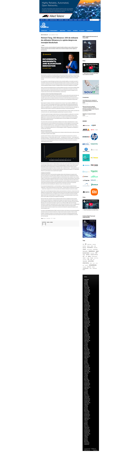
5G (83, 244)
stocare (93, 266)
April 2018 (86, 409)
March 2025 (86, 301)
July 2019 (86, 389)
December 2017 (87, 414)
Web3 (54, 218)
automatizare (90, 247)
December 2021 (87, 352)
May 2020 (86, 376)
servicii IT (86, 265)
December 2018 (87, 398)
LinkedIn (75, 19)
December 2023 (87, 321)
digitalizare (92, 251)
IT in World (81, 30)
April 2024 (86, 315)
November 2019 (87, 384)
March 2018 (86, 410)
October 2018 (86, 401)
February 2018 (86, 411)
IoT (83, 256)
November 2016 (87, 431)
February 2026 (86, 287)
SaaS (93, 259)
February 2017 (86, 427)
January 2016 (86, 444)
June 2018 (86, 406)
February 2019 (86, 396)
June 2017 (86, 422)
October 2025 (86, 292)
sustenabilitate (85, 268)
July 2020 (86, 374)
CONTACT (80, 19)
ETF (51, 218)
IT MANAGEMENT (53, 30)
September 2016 (87, 433)
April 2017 (86, 424)
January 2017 (86, 428)
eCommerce (92, 253)
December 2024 (87, 305)
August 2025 (86, 295)
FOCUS (69, 30)
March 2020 (86, 379)
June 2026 (86, 282)
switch (90, 268)
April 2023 (86, 331)
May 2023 (86, 330)
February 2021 (86, 365)
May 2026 (86, 283)
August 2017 (86, 419)
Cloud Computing (89, 249)
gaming (87, 254)
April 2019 (86, 393)
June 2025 (86, 297)
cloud (84, 249)
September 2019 (87, 387)
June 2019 (86, 391)
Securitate (85, 261)
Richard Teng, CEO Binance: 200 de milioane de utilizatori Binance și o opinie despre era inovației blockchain (59, 40)
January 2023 (86, 335)
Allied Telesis (89, 244)
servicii (94, 263)
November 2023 (87, 322)
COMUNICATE (90, 30)
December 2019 (87, 383)
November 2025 (87, 291)
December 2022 (87, 336)
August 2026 (86, 279)
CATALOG (66, 19)
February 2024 (86, 318)
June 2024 (86, 313)
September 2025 (87, 293)
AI (85, 244)
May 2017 (86, 423)
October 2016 (86, 432)
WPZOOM (95, 451)
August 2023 (86, 326)
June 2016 (86, 437)
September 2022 (87, 340)
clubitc (43, 45)
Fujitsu (84, 254)
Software (89, 266)
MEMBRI (46, 19)
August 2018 (86, 404)
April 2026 (86, 284)
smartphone (92, 265)
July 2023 (86, 327)
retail (88, 259)
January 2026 (86, 288)
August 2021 (86, 357)
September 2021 (87, 356)
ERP (96, 253)
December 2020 (87, 367)
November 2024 (87, 306)
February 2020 (86, 380)
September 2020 (87, 371)
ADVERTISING (60, 19)
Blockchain (48, 218)
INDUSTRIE (62, 30)
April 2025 (86, 300)
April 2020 (86, 378)
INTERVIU (75, 30)
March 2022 (86, 348)
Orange (91, 257)
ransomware (84, 259)
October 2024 (86, 308)
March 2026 (86, 286)
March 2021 (86, 363)
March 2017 (86, 426)
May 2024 (86, 314)
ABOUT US (42, 19)
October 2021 (86, 354)
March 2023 (86, 332)
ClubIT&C (93, 448)
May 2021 (86, 361)
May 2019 (86, 392)
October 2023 (86, 323)
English (84, 19)
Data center (85, 251)
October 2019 (86, 385)
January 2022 (86, 350)
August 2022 (86, 341)
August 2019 (86, 388)
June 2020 (86, 375)
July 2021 (86, 358)
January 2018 (86, 413)
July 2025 (86, 296)
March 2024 (86, 317)
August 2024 (86, 310)
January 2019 (86, 397)
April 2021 (86, 362)
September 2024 (87, 309)
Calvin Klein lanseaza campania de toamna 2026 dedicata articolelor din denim (90, 101)
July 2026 (86, 280)
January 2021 (86, 366)
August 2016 (86, 435)
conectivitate (95, 249)
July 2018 (86, 405)
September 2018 (87, 402)
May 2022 (86, 345)
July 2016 (86, 436)
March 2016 (86, 441)
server (91, 263)
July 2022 (86, 343)
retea (91, 259)
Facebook (71, 19)
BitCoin (44, 218)
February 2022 (86, 349)
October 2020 (86, 370)
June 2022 (86, 344)
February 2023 (86, 334)
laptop (89, 256)
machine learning (94, 256)
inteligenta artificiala (94, 254)
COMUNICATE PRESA (53, 19)
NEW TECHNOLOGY (44, 34)
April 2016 (86, 440)
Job (86, 256)
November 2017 (87, 415)
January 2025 (86, 304)
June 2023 (86, 328)
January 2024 (86, 319)
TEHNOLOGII (44, 30)
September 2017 (87, 418)
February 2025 (86, 302)
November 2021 (87, 353)
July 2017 (86, 420)
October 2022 (86, 339)
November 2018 (87, 400)
